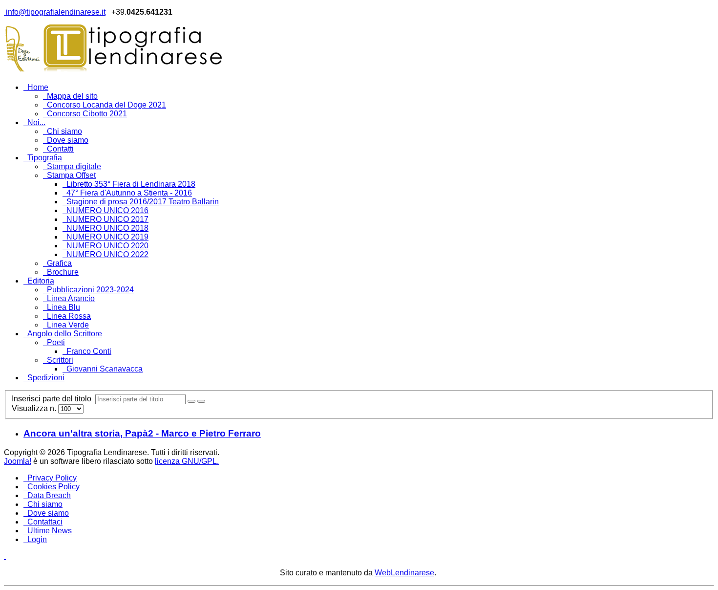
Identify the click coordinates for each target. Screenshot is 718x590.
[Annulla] (201, 401)
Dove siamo (67, 140)
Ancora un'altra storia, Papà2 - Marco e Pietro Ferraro (142, 433)
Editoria (40, 281)
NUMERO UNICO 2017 (107, 219)
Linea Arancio (71, 298)
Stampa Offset (71, 175)
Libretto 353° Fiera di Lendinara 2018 (130, 184)
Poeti (56, 342)
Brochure (63, 272)
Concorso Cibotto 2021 (87, 113)
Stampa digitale (74, 166)
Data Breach (49, 495)
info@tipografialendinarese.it (55, 12)
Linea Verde (68, 325)
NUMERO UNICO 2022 (107, 254)
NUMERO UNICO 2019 (107, 237)
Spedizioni (45, 377)
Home (37, 87)
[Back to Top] (5, 556)
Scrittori (60, 360)
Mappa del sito (72, 96)
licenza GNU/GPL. (187, 461)
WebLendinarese (404, 572)
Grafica (59, 263)
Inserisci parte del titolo (53, 398)
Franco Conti (88, 351)
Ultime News (49, 530)
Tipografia (44, 157)
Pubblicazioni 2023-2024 (90, 289)
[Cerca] (191, 401)
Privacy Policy (52, 478)
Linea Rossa (69, 316)
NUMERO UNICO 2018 (107, 228)
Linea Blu (63, 307)
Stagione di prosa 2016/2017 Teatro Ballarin (142, 201)
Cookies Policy (53, 486)
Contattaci (45, 522)
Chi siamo (64, 131)
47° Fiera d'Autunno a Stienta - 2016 (129, 193)
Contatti (60, 149)
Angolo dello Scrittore (64, 333)
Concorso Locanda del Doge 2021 (106, 105)
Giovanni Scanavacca (104, 369)
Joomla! (17, 461)
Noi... (36, 122)
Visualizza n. (35, 408)
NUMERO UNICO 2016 (107, 210)
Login (37, 539)
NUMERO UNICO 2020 (107, 245)
